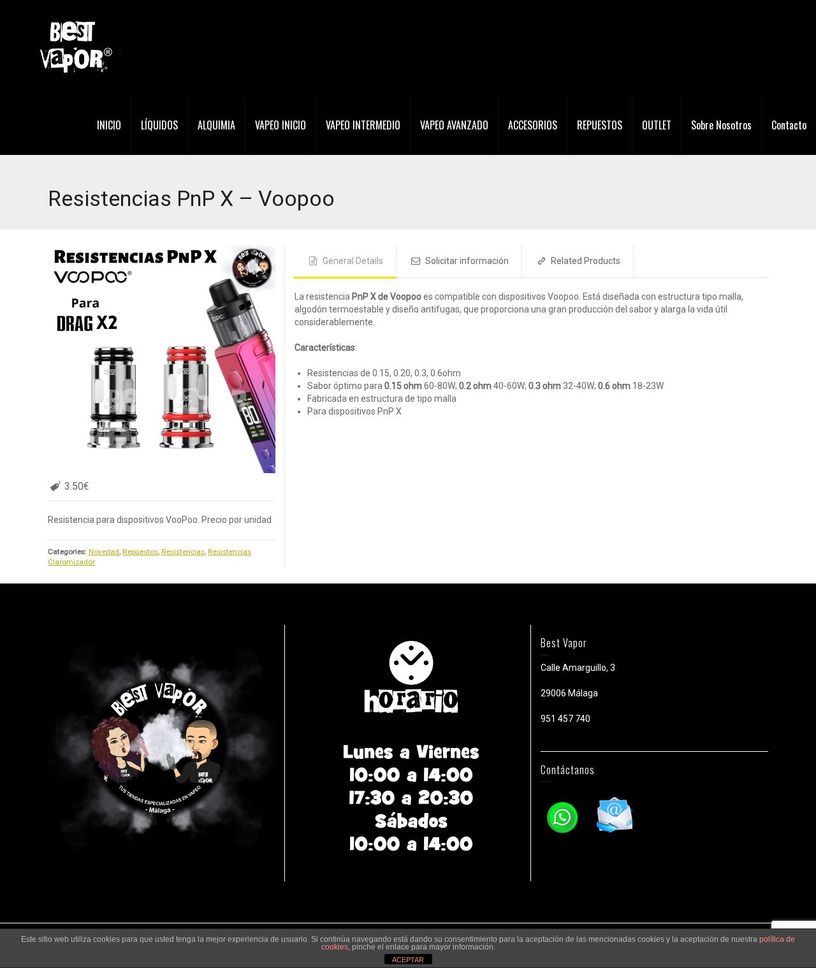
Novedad (104, 551)
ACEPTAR (408, 960)
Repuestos (140, 551)
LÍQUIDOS (159, 125)
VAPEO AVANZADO (454, 125)
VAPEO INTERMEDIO (363, 125)
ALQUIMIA (216, 125)
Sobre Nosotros (721, 125)
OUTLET (656, 125)
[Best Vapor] (73, 47)
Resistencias (183, 551)
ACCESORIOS (532, 125)
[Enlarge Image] (161, 359)
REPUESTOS (599, 125)
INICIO (109, 125)
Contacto (788, 125)
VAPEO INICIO (280, 125)
